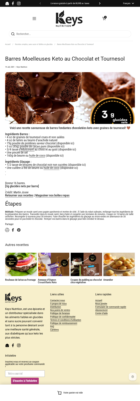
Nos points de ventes (60, 310)
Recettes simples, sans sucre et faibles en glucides (34, 44)
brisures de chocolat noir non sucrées (45, 164)
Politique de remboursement (63, 323)
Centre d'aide (101, 313)
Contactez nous (57, 300)
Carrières (54, 329)
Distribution (55, 307)
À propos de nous (58, 303)
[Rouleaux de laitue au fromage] (21, 264)
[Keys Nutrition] (69, 18)
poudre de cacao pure (33, 146)
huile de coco (37, 155)
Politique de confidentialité (62, 316)
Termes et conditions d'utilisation (65, 320)
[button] (104, 18)
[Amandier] (119, 264)
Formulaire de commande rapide (110, 307)
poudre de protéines (24, 143)
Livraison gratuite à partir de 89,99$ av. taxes (70, 3)
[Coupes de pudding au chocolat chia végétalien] (86, 264)
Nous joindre (101, 303)
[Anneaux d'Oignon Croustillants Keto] (54, 264)
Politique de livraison (60, 313)
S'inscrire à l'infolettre (25, 380)
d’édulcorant (26, 149)
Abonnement (101, 310)
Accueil (8, 44)
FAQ (52, 326)
